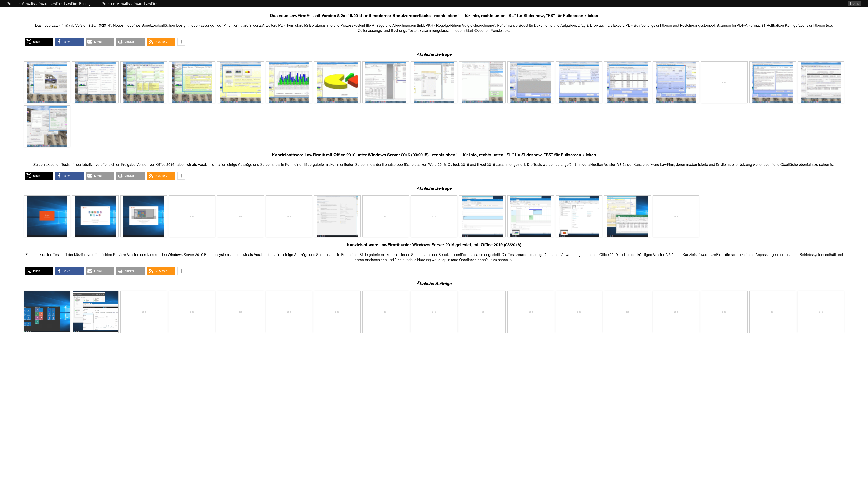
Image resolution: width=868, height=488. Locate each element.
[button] (39, 42)
